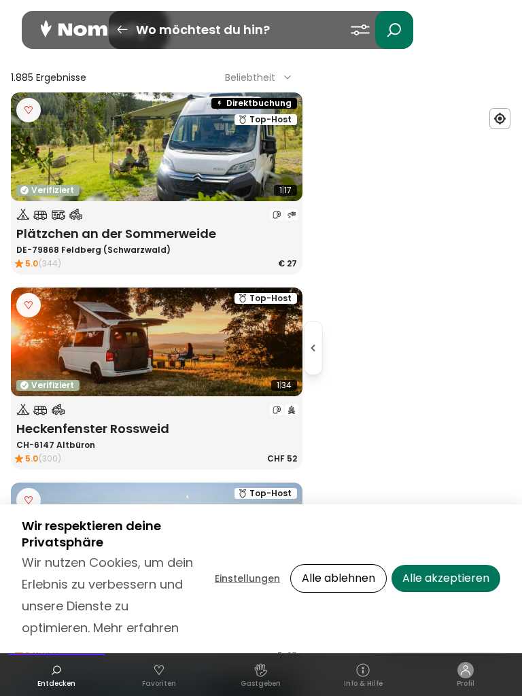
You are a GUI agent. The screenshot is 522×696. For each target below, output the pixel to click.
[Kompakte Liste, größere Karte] (313, 348)
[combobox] (259, 77)
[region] (417, 348)
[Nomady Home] (95, 29)
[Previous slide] (30, 146)
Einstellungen (247, 578)
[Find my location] (500, 118)
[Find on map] (28, 183)
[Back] (122, 30)
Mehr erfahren (136, 627)
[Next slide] (283, 146)
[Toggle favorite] (28, 110)
